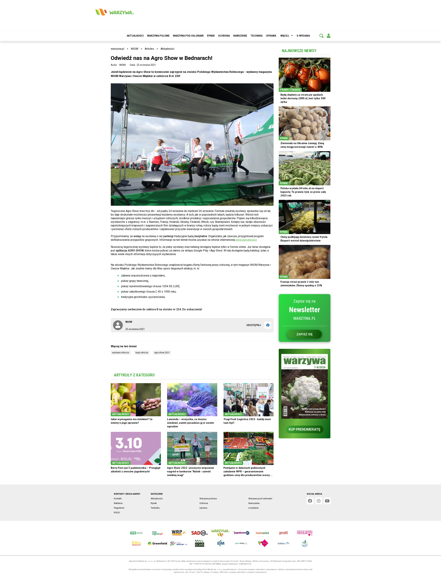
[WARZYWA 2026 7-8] (304, 386)
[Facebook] (267, 325)
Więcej (284, 35)
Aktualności (135, 35)
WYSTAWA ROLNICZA (120, 352)
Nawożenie (240, 35)
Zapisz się (304, 334)
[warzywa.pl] (114, 12)
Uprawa (271, 35)
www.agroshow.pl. (246, 239)
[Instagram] (318, 500)
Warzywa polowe (158, 35)
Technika (256, 35)
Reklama (118, 503)
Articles (149, 48)
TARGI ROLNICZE (142, 352)
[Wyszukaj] (321, 36)
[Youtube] (327, 500)
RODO (117, 512)
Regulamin (119, 508)
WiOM (134, 48)
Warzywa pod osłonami (188, 35)
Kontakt (118, 498)
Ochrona (224, 35)
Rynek (211, 35)
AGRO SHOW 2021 (162, 352)
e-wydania (303, 35)
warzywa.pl (117, 48)
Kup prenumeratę (304, 429)
